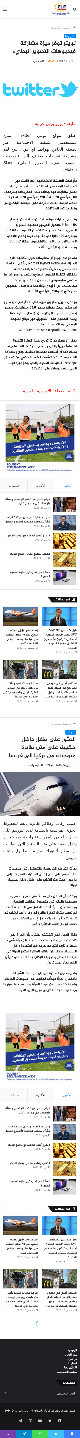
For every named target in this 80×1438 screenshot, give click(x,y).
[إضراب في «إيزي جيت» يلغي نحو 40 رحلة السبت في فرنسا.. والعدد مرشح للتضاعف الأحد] (20, 616)
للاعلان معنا (70, 1367)
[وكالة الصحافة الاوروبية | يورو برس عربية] (60, 9)
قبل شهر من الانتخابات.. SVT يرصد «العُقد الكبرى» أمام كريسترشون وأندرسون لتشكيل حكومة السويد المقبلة (60, 639)
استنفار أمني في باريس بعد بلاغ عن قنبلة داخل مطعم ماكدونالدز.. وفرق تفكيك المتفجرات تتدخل (61, 690)
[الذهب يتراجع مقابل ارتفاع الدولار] (64, 559)
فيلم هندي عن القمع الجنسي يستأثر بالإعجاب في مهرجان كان (27, 501)
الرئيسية (68, 27)
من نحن (72, 1358)
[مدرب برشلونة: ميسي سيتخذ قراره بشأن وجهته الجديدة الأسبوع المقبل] (64, 522)
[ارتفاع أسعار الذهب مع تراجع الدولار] (64, 541)
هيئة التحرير (70, 1354)
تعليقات (14, 486)
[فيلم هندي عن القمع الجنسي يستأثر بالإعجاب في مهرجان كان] (64, 504)
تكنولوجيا (56, 27)
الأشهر (67, 486)
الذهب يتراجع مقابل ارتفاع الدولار (30, 554)
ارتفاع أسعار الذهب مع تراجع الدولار (29, 535)
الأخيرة (40, 486)
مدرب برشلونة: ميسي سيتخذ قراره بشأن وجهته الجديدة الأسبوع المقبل (27, 519)
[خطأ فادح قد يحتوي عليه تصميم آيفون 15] (64, 577)
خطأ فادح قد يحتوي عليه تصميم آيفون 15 (30, 574)
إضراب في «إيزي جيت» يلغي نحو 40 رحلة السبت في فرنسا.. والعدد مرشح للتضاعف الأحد (22, 637)
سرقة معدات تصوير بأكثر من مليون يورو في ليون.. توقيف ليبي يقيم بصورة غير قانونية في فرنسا (20, 690)
